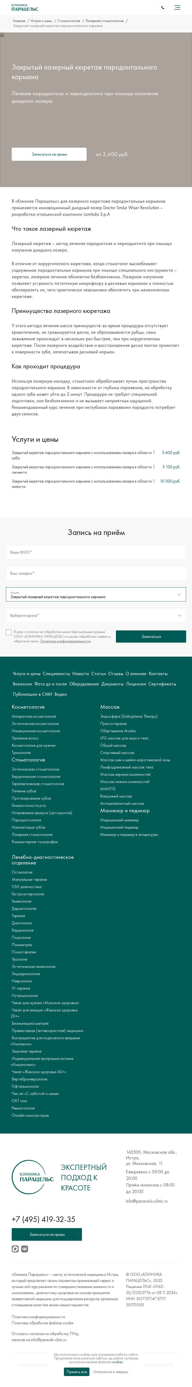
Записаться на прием (49, 154)
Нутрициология (25, 995)
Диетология (22, 923)
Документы (112, 684)
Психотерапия (24, 952)
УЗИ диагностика (26, 886)
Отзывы (115, 673)
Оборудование (84, 684)
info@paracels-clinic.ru (147, 1201)
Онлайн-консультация (30, 1115)
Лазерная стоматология (105, 20)
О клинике (136, 673)
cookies (117, 1361)
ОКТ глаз (19, 1100)
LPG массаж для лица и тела (124, 738)
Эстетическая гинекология (33, 966)
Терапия (18, 915)
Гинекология (21, 901)
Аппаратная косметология (34, 716)
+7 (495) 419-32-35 (43, 1219)
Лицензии (136, 684)
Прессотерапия (113, 723)
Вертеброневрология (29, 1079)
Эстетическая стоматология (35, 769)
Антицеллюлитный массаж (122, 803)
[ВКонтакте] (24, 1248)
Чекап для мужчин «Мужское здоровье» (45, 1002)
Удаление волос (25, 738)
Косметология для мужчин (33, 745)
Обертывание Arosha (118, 730)
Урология (19, 959)
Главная (19, 20)
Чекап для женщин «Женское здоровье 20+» (44, 1013)
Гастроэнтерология (28, 894)
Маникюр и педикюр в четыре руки (129, 834)
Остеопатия (22, 872)
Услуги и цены (42, 20)
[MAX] (15, 1248)
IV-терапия (21, 988)
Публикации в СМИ (32, 694)
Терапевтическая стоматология (38, 783)
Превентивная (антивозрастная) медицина (47, 1030)
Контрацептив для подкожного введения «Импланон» (45, 1041)
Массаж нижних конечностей (124, 781)
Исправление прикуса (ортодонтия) (42, 812)
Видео (61, 694)
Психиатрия (22, 944)
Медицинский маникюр (119, 820)
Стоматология (69, 20)
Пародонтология (26, 820)
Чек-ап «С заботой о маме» (35, 1093)
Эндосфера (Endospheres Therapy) (129, 716)
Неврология (22, 981)
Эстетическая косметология (35, 723)
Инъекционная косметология (36, 730)
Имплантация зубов (28, 827)
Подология (21, 937)
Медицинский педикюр (119, 827)
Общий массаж (113, 745)
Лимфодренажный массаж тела (126, 767)
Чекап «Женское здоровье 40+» (39, 1071)
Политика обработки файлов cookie (42, 1322)
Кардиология (22, 930)
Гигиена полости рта (29, 805)
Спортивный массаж (117, 752)
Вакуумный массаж (116, 796)
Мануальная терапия (29, 879)
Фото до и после (50, 684)
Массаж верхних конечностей (125, 774)
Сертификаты (162, 684)
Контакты (158, 673)
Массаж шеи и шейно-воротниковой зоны (135, 759)
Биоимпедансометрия (30, 1023)
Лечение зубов (24, 791)
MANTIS (107, 788)
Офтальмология (25, 1086)
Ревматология (23, 1108)
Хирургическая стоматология (36, 776)
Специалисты (56, 673)
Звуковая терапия (26, 1051)
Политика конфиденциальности (65, 641)
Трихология (21, 752)
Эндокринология (26, 973)
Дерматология (24, 908)
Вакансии (22, 684)
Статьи (98, 673)
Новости (80, 673)
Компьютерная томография (35, 841)
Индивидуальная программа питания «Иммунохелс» (42, 1061)
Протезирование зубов (31, 798)
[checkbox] (59, 636)
